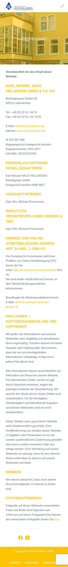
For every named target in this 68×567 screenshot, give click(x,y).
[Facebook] (20, 537)
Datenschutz (51, 563)
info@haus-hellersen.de (30, 126)
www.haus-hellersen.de (31, 130)
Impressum (31, 563)
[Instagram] (27, 537)
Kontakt (15, 563)
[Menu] (62, 6)
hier (57, 519)
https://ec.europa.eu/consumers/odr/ (35, 270)
